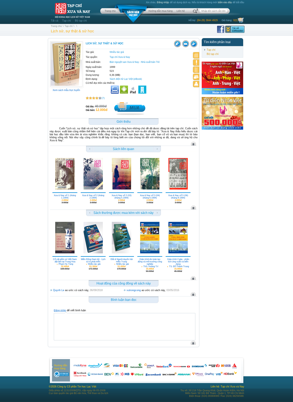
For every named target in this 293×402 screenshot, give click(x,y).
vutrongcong (134, 290)
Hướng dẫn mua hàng (160, 11)
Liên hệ (181, 11)
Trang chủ (110, 11)
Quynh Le (58, 290)
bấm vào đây (225, 2)
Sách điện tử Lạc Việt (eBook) (126, 79)
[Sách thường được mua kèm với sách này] (196, 69)
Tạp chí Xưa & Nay (120, 57)
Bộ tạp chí (81, 20)
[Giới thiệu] (196, 55)
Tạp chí (66, 20)
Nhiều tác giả (117, 52)
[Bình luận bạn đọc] (196, 84)
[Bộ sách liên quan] (196, 62)
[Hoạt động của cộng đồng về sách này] (196, 77)
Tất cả (54, 20)
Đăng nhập (163, 2)
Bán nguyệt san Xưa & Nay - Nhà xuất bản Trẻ (135, 62)
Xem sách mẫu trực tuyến (66, 90)
